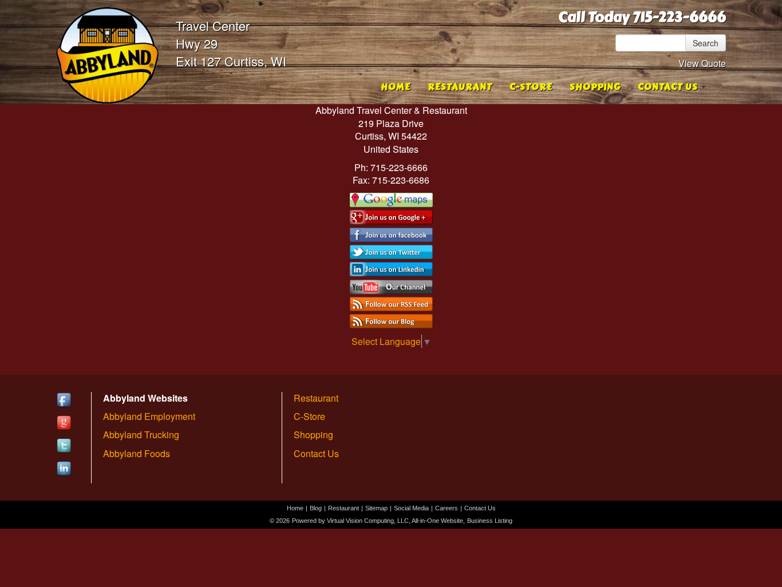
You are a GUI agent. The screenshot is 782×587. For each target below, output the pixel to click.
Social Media (411, 508)
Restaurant (460, 87)
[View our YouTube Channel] (391, 285)
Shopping (595, 87)
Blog (316, 508)
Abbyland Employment (149, 416)
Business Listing (489, 520)
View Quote (702, 63)
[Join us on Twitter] (391, 250)
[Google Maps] (391, 198)
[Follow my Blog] (391, 320)
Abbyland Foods (136, 453)
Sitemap (376, 508)
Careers (446, 508)
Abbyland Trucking (141, 434)
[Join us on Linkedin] (391, 268)
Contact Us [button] (669, 87)
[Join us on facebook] (391, 233)
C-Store (531, 87)
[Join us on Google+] (391, 216)
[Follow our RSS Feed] (391, 303)
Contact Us (316, 453)
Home (395, 87)
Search (705, 43)
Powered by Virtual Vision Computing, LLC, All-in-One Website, (378, 520)
